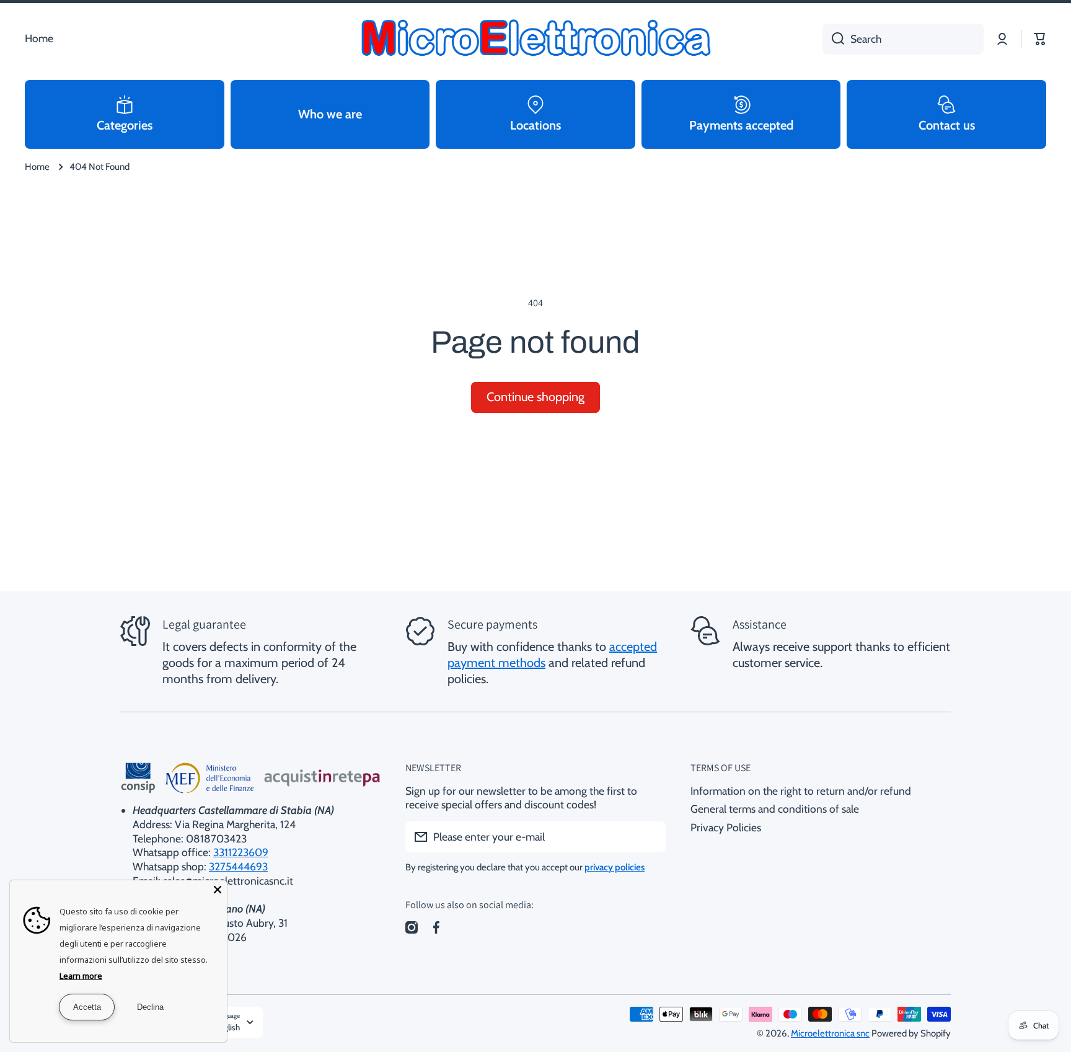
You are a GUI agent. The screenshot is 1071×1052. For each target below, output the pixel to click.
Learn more (81, 975)
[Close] (217, 889)
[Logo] (535, 39)
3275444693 (238, 866)
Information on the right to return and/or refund (800, 790)
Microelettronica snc (830, 1033)
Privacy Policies (725, 827)
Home (37, 166)
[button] (1040, 39)
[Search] (833, 39)
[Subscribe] (650, 836)
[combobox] (903, 39)
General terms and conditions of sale (774, 808)
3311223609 (240, 852)
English (227, 1027)
